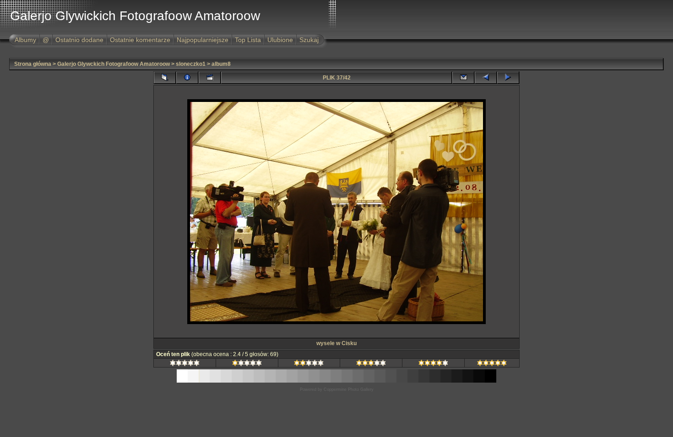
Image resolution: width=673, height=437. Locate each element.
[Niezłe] (309, 364)
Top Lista (248, 39)
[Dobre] (371, 364)
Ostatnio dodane (79, 39)
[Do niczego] (185, 364)
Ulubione (280, 39)
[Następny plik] (508, 78)
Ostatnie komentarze (140, 39)
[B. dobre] (433, 364)
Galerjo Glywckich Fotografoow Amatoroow (113, 64)
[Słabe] (247, 364)
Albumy (25, 39)
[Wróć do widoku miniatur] (165, 78)
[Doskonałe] (492, 364)
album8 (221, 64)
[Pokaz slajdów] (210, 78)
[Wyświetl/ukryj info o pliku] (187, 78)
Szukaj (309, 39)
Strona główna (32, 64)
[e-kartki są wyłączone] (463, 78)
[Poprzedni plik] (486, 78)
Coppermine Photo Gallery (349, 389)
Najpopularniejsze (202, 39)
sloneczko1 (191, 64)
